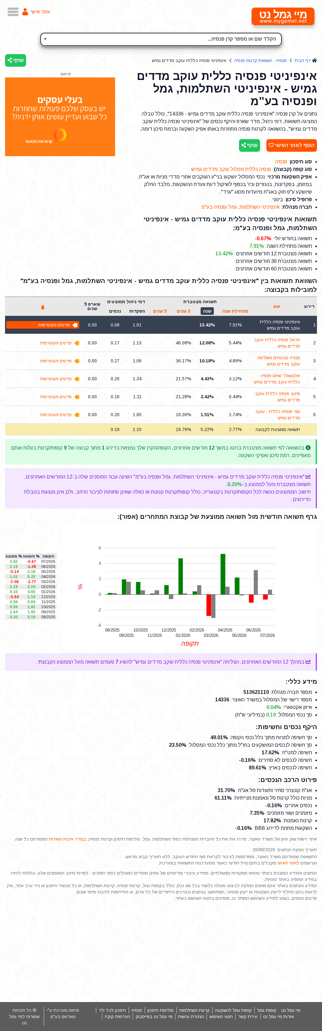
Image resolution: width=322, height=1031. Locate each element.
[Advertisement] (161, 952)
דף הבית (303, 60)
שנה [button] (207, 311)
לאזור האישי (288, 862)
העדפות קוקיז (117, 1016)
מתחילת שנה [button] (235, 311)
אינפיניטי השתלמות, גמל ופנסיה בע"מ (240, 207)
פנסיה (281, 161)
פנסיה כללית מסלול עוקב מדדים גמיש (231, 169)
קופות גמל (266, 1010)
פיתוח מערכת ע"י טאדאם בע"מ (63, 1013)
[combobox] (161, 39)
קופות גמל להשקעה (233, 1010)
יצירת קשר (248, 1016)
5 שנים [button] (160, 311)
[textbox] (161, 38)
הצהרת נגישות (191, 1016)
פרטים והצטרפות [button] (54, 324)
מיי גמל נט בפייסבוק (154, 1016)
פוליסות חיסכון (160, 1010)
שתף (18, 60)
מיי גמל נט (290, 1010)
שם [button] (276, 306)
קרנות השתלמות (194, 1010)
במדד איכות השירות (67, 838)
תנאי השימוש (221, 1016)
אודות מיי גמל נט (278, 1016)
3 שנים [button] (183, 311)
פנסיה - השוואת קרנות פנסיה (260, 60)
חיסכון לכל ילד (112, 1010)
